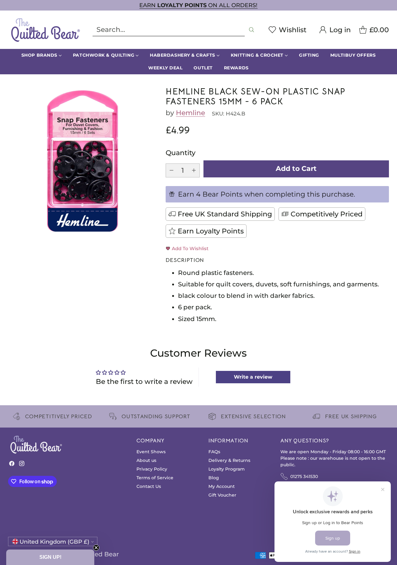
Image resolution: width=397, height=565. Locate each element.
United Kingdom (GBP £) (54, 541)
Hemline (190, 113)
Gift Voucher (222, 495)
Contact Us (148, 486)
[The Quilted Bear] (45, 29)
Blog (213, 477)
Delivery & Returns (229, 460)
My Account (221, 486)
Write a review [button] (253, 377)
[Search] (251, 29)
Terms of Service (154, 477)
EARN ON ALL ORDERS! (198, 5)
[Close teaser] (96, 548)
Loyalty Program (226, 469)
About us (146, 460)
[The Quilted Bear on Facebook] (12, 465)
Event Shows (151, 451)
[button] (50, 557)
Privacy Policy (151, 469)
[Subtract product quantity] (171, 170)
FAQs (214, 451)
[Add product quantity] (193, 170)
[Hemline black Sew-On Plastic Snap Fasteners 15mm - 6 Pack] (82, 161)
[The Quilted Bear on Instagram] (21, 465)
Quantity (180, 153)
